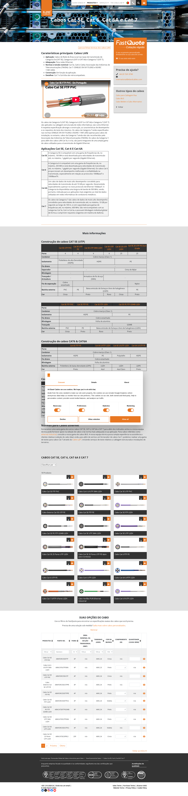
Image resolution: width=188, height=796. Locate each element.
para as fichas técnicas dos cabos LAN (94, 47)
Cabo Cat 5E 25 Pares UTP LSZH (55, 554)
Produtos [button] (91, 3)
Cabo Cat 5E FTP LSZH (124, 512)
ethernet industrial (49, 434)
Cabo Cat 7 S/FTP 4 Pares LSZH (54, 598)
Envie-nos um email (63, 786)
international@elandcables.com (129, 79)
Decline (63, 419)
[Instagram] (48, 790)
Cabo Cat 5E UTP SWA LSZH (90, 533)
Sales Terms (117, 786)
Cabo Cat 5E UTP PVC (123, 491)
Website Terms (118, 788)
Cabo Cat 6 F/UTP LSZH (124, 598)
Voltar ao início (139, 751)
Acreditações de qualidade (138, 765)
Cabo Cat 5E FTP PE (86, 512)
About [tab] (126, 382)
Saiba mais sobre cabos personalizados (109, 625)
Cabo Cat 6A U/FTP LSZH (125, 577)
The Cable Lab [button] (116, 3)
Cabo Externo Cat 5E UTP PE (53, 512)
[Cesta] (72, 477)
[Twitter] (45, 790)
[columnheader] (47, 641)
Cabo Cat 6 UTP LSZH (87, 577)
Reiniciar (94, 630)
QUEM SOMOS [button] (77, 3)
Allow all (125, 419)
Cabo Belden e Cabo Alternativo (129, 101)
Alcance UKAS (142, 786)
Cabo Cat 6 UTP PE (49, 577)
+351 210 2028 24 (47, 786)
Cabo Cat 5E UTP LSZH (124, 533)
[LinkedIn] (42, 790)
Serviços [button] (103, 3)
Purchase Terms (129, 786)
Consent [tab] (61, 382)
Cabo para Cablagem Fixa (126, 95)
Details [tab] (94, 382)
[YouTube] (54, 790)
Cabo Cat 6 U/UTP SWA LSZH (90, 491)
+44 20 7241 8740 (126, 74)
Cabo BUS (120, 98)
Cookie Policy (142, 788)
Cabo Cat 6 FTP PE (122, 554)
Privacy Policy (131, 788)
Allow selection (94, 419)
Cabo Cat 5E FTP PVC (50, 491)
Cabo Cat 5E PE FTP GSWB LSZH (55, 533)
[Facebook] (51, 790)
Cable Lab (76, 439)
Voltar (120, 107)
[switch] (82, 410)
